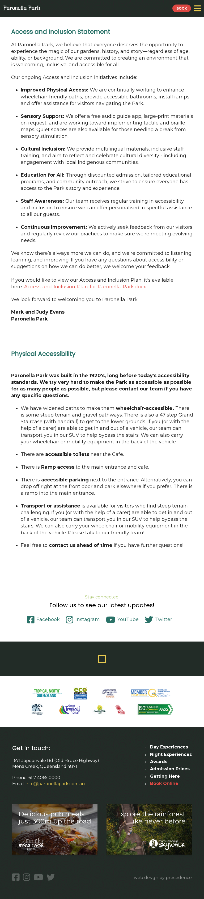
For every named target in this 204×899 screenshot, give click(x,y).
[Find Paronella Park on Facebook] (17, 877)
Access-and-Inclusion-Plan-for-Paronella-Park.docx (85, 287)
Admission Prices (170, 768)
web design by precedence (163, 877)
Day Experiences (169, 747)
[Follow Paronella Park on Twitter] (51, 877)
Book (181, 8)
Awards (158, 761)
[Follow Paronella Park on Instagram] (27, 877)
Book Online (164, 783)
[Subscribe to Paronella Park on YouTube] (39, 877)
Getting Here (165, 776)
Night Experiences (171, 754)
